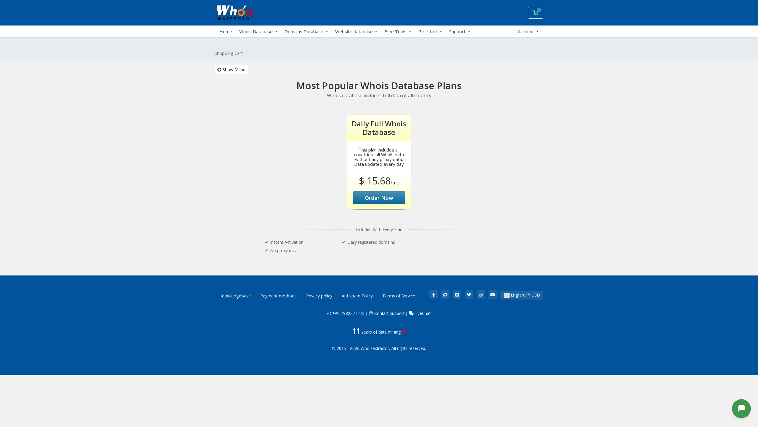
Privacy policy (319, 296)
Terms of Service (398, 296)
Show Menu (233, 69)
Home (225, 31)
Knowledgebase (235, 296)
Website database (354, 31)
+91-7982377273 (347, 313)
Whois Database (256, 31)
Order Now (379, 197)
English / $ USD (525, 295)
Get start (428, 31)
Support (458, 31)
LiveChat (422, 313)
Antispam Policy (357, 296)
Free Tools (396, 31)
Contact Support (389, 313)
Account (526, 31)
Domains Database (305, 31)
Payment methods (278, 296)
